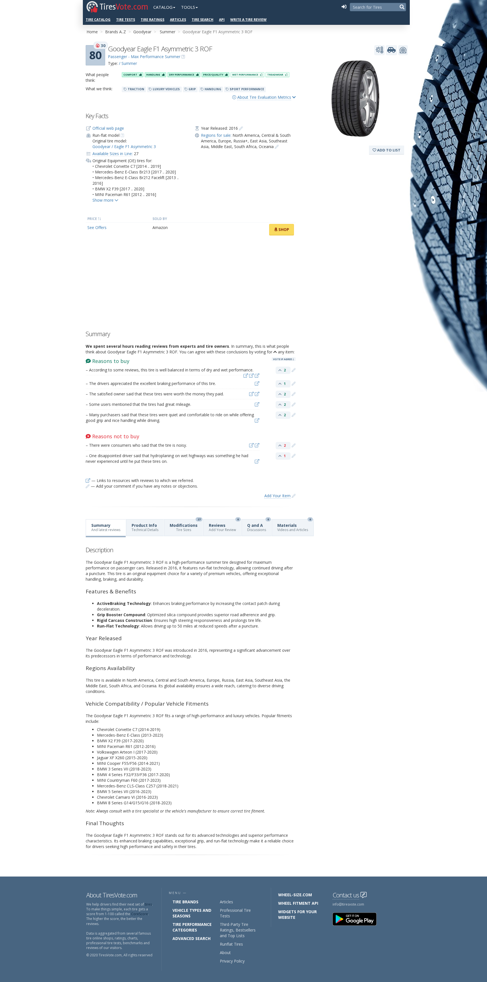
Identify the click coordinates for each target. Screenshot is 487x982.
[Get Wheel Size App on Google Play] (358, 918)
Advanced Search (191, 938)
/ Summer (128, 63)
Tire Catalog (98, 19)
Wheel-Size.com (295, 894)
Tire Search (202, 19)
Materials (294, 525)
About (225, 952)
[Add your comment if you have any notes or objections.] (294, 370)
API (222, 19)
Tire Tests (125, 19)
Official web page (108, 128)
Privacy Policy (232, 961)
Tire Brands (185, 901)
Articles (178, 19)
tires (148, 904)
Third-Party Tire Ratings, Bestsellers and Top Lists (238, 930)
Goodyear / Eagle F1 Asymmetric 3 (124, 146)
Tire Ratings (152, 19)
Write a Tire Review (248, 19)
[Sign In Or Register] (344, 7)
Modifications (185, 525)
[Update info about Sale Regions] (277, 146)
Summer (167, 31)
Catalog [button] (162, 7)
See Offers (97, 227)
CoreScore (139, 913)
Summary (105, 527)
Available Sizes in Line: (112, 153)
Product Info (145, 527)
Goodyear (142, 31)
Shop (283, 229)
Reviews (224, 525)
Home (92, 31)
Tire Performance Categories (192, 927)
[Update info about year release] (241, 128)
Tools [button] (188, 7)
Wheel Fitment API (298, 903)
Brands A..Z (115, 31)
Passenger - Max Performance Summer (144, 56)
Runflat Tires (231, 944)
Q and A (258, 525)
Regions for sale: (216, 135)
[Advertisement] (191, 284)
